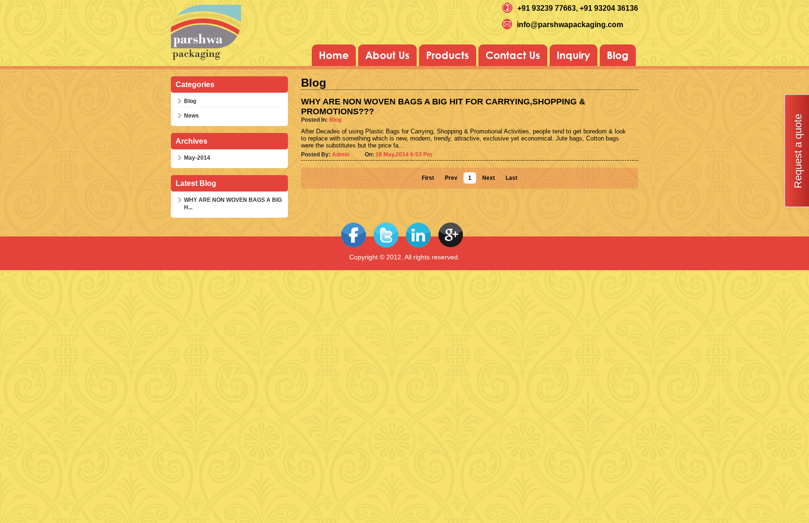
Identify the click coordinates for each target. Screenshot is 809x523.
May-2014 (197, 158)
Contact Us (512, 55)
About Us (387, 55)
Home (334, 55)
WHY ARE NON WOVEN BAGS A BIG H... (233, 204)
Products (447, 55)
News (191, 115)
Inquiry (573, 55)
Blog (618, 55)
